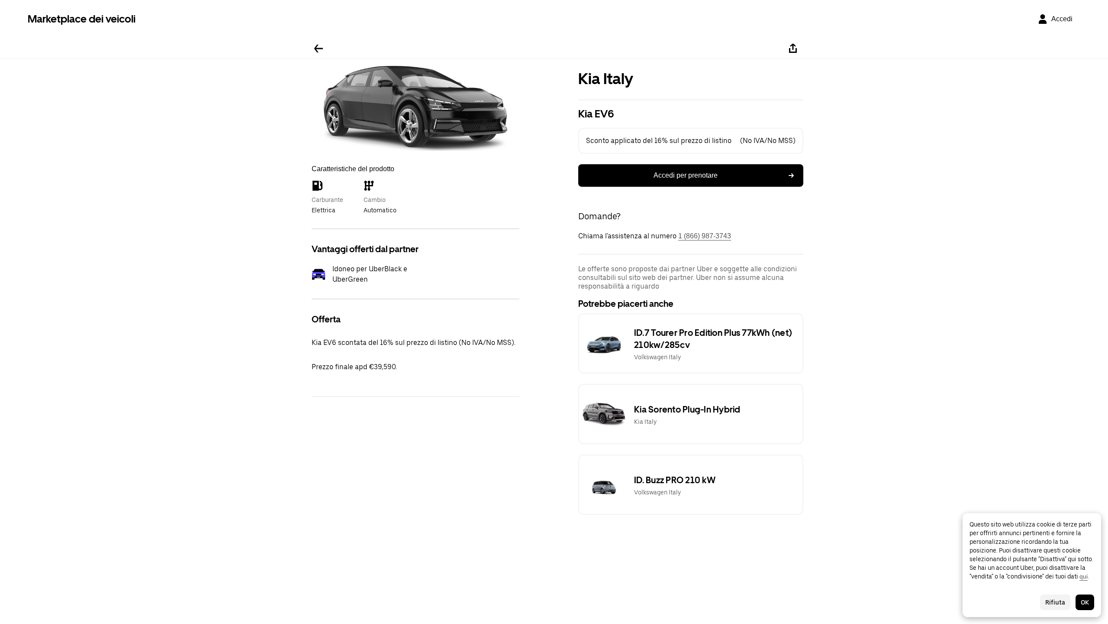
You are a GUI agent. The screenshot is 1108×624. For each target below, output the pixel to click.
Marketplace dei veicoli (81, 19)
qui (1083, 576)
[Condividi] (793, 48)
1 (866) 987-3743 (704, 236)
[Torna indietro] (318, 48)
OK (1085, 602)
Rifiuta (1055, 602)
